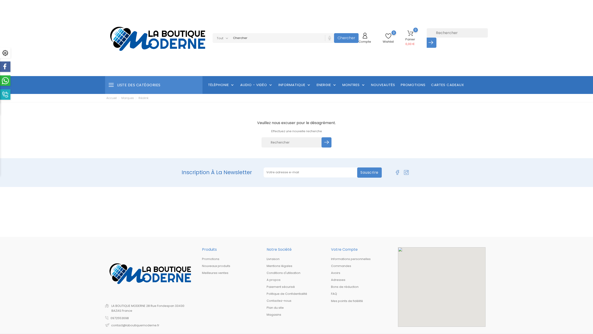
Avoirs (335, 273)
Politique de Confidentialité (287, 294)
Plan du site (275, 307)
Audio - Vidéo (256, 84)
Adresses (338, 280)
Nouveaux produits (216, 266)
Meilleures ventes (215, 273)
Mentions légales (279, 266)
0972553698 (119, 318)
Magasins (274, 314)
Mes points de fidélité (347, 301)
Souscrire (369, 172)
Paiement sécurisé (281, 287)
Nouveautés (383, 84)
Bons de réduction (345, 287)
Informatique (294, 84)
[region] (442, 287)
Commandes (341, 266)
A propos (274, 280)
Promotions (413, 84)
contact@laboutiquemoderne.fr (135, 325)
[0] (388, 36)
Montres (354, 84)
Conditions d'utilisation (283, 273)
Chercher (346, 38)
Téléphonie (221, 84)
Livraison (273, 259)
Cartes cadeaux (447, 84)
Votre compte (344, 249)
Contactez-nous (279, 301)
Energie (327, 84)
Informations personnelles (351, 259)
